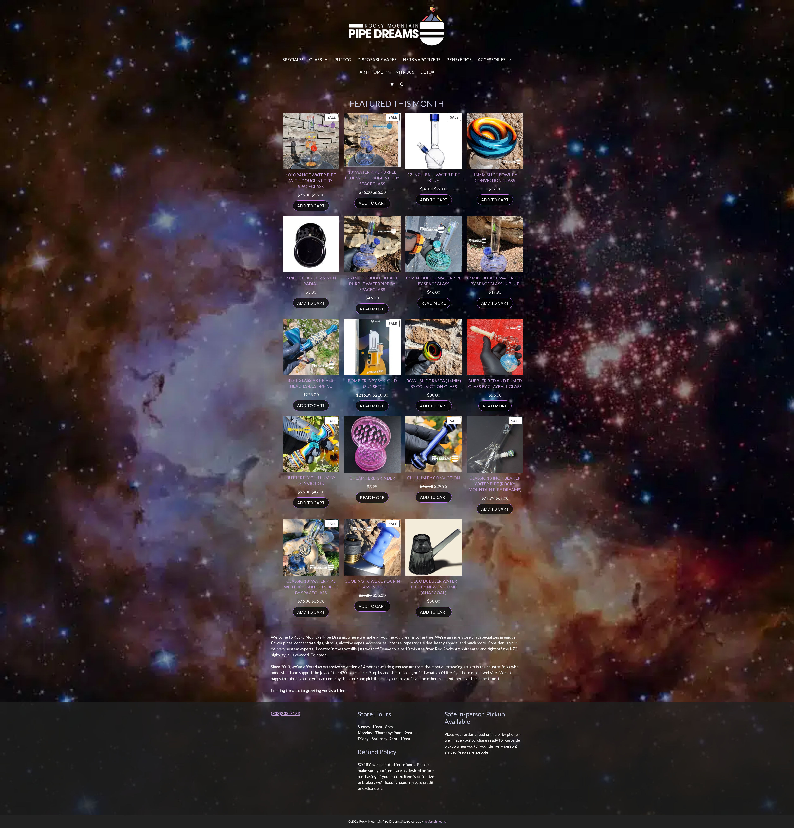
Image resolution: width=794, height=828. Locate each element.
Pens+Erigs (459, 59)
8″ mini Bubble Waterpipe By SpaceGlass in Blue (495, 280)
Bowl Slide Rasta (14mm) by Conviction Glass (433, 383)
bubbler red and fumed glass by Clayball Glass (495, 383)
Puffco (342, 59)
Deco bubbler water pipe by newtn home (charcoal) (433, 587)
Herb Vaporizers (421, 59)
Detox (427, 71)
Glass (315, 59)
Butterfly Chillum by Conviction (310, 480)
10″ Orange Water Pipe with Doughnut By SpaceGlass (311, 180)
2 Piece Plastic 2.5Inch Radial (311, 280)
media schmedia (434, 821)
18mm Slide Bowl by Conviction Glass (495, 177)
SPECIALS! (292, 59)
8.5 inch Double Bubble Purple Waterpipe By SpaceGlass (372, 283)
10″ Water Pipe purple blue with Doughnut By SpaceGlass (372, 178)
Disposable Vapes (377, 59)
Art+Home (371, 71)
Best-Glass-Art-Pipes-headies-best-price (311, 383)
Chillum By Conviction (433, 477)
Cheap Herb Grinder (372, 477)
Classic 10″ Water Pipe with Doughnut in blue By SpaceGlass (311, 587)
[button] (402, 84)
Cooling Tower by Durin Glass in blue (372, 584)
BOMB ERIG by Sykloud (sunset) (372, 383)
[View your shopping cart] (392, 84)
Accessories (492, 59)
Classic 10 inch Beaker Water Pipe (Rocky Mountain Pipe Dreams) (495, 483)
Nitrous (405, 71)
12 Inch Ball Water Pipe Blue (433, 177)
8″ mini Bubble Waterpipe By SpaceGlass (434, 280)
